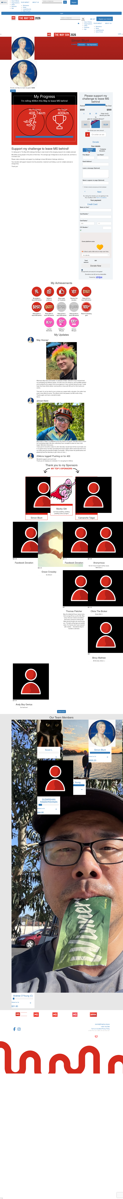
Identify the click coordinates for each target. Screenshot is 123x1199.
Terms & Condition (96, 1029)
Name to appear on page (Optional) (93, 180)
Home (5, 2)
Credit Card (92, 204)
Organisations (15, 3)
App (13, 8)
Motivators (26, 5)
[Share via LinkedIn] (76, 44)
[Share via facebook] (71, 44)
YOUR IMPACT (25, 2)
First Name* (86, 155)
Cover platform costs (88, 241)
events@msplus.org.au (102, 1024)
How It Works (15, 1)
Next (99, 191)
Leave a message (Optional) (91, 168)
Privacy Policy (106, 1029)
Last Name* (100, 155)
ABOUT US (35, 2)
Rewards (14, 6)
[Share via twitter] (73, 44)
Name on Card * (84, 207)
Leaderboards (27, 9)
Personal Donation (89, 150)
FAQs (13, 4)
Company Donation (102, 150)
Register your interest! (105, 19)
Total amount (86, 261)
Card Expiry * (84, 220)
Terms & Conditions (101, 197)
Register (74, 2)
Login (61, 13)
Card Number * (84, 214)
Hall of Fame (26, 11)
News (24, 7)
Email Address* (87, 161)
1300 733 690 (105, 1027)
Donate (13, 91)
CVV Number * (84, 227)
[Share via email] (74, 44)
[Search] (65, 2)
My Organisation (92, 44)
